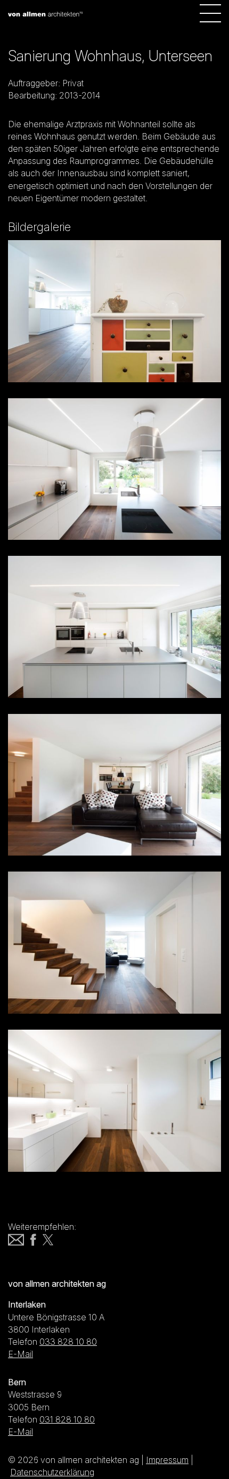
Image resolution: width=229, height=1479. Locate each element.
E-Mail (20, 1354)
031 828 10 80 (67, 1419)
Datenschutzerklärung (52, 1472)
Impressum (167, 1460)
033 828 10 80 (68, 1341)
